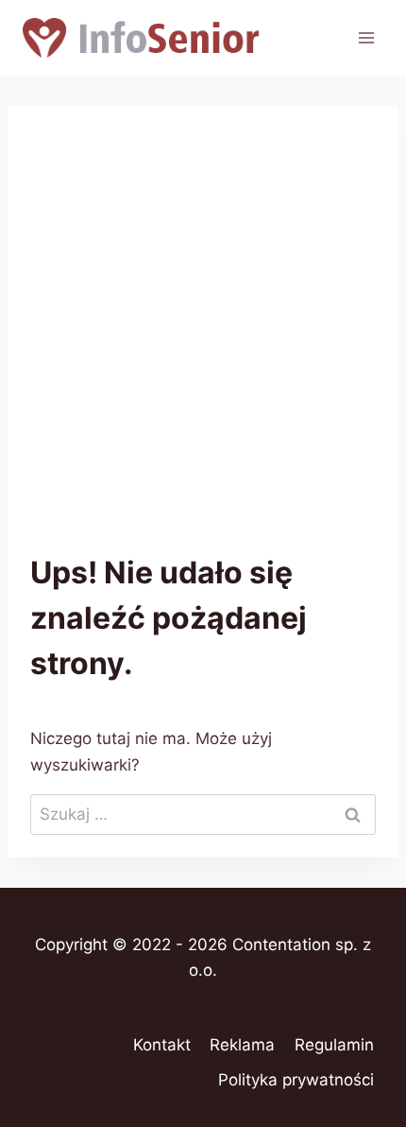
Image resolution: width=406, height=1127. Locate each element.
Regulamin (334, 1044)
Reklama (242, 1044)
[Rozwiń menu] (365, 37)
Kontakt (162, 1044)
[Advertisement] (203, 341)
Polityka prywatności (296, 1079)
